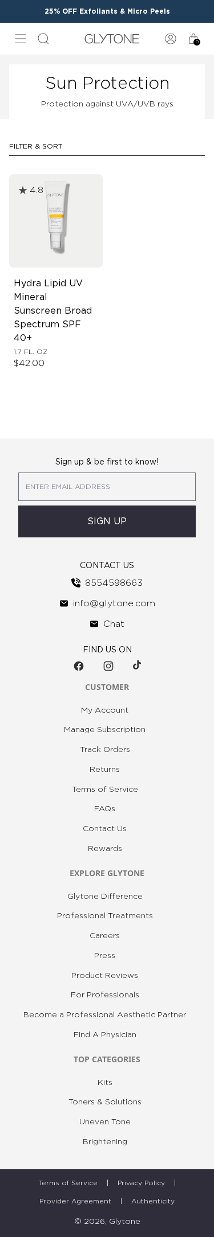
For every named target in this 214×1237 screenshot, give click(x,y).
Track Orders (105, 750)
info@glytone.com (114, 603)
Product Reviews (104, 976)
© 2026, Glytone (107, 1222)
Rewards (105, 849)
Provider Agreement (75, 1201)
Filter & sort (35, 146)
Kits (105, 1083)
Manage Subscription (105, 730)
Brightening (105, 1142)
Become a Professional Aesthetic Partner (104, 1015)
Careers (105, 936)
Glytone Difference (105, 897)
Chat (113, 623)
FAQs (104, 809)
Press (104, 956)
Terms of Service (105, 790)
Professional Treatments (105, 916)
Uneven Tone (105, 1122)
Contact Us (105, 829)
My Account (104, 710)
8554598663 (114, 582)
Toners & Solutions (105, 1102)
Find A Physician (105, 1035)
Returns (105, 770)
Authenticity (153, 1201)
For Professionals (105, 995)
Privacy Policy (141, 1183)
